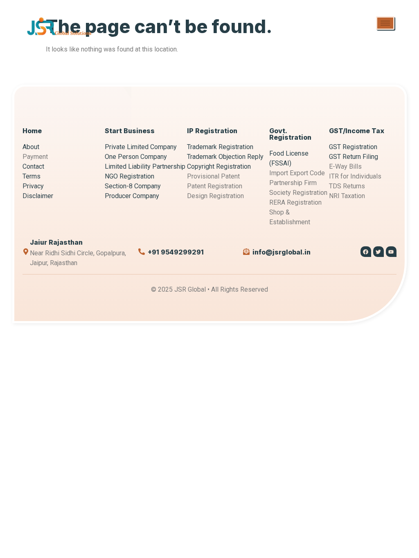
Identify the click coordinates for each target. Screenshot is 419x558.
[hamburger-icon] (385, 23)
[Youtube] (391, 251)
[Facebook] (365, 251)
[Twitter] (378, 251)
